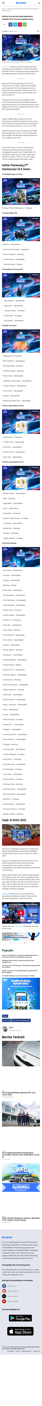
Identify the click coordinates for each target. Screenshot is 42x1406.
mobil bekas (18, 926)
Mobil (3, 1091)
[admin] (5, 1029)
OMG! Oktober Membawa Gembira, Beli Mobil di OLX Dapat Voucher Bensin (21, 1219)
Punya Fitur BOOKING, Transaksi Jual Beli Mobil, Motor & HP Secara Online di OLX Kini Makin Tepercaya (20, 956)
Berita (4, 9)
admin (6, 31)
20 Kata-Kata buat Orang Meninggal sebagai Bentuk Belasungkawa (19, 971)
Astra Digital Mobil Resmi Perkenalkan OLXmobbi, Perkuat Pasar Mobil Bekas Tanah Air (20, 1155)
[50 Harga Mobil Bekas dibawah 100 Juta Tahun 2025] (21, 1065)
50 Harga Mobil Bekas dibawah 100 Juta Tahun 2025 (18, 1094)
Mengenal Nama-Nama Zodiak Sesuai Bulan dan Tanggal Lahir (18, 961)
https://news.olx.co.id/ (15, 1030)
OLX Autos (6, 67)
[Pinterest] (20, 24)
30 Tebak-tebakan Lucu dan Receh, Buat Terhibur (18, 976)
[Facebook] (10, 24)
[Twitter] (15, 24)
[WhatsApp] (25, 24)
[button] (10, 943)
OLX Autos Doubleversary (21, 1020)
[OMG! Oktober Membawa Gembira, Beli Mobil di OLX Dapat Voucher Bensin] (21, 1189)
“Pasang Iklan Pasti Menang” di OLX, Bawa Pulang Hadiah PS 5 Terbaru (21, 966)
